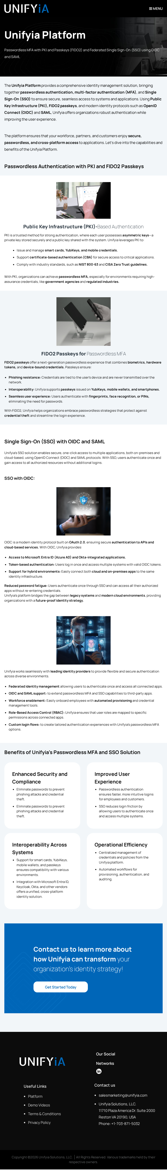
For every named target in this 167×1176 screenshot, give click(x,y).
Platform (35, 1096)
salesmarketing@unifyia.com (123, 1095)
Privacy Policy (39, 1122)
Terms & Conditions (44, 1113)
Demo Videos (39, 1105)
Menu (157, 8)
